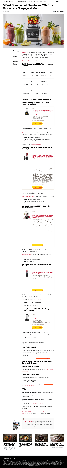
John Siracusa (15, 56)
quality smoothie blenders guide (43, 358)
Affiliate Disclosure (54, 458)
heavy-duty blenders (36, 144)
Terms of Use (43, 458)
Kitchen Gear (23, 1)
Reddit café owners (26, 254)
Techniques (28, 1)
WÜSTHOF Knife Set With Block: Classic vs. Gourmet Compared (16, 428)
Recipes (19, 1)
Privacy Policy (48, 458)
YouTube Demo (38, 299)
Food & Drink (33, 1)
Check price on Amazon (37, 123)
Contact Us (38, 458)
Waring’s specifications (27, 132)
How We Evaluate (61, 458)
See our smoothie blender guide (29, 60)
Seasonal (37, 1)
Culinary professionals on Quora (29, 196)
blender (23, 52)
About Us (44, 1)
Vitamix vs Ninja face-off (37, 403)
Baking (41, 1)
